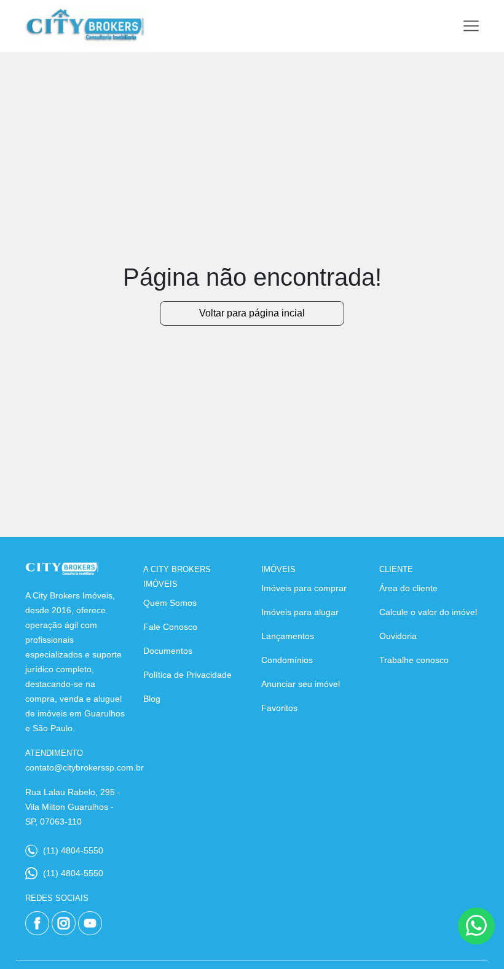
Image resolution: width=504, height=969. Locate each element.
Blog (151, 699)
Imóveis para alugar (300, 612)
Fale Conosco (170, 627)
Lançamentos (287, 636)
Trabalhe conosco (414, 660)
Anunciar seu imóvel (300, 684)
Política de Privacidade (187, 675)
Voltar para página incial (252, 313)
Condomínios (287, 660)
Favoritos (279, 708)
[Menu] (471, 26)
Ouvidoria (398, 636)
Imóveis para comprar (304, 588)
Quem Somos (170, 603)
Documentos (167, 651)
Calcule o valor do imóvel (428, 612)
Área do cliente (408, 588)
